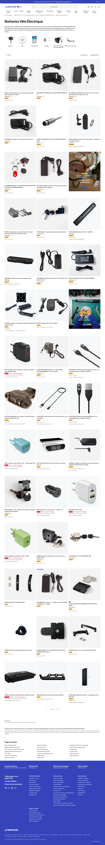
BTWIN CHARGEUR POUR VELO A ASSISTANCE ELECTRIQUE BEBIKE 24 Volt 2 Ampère (50, 370)
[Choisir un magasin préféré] (88, 7)
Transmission (34, 45)
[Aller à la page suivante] (58, 709)
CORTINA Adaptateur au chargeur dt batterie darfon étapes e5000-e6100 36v (20, 417)
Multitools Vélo (41, 755)
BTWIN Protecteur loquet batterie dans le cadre (18, 650)
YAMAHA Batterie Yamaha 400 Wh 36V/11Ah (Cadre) (19, 695)
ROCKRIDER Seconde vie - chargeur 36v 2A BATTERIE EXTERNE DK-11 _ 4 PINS (52, 603)
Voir (85, 187)
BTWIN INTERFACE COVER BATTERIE (15, 602)
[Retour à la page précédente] (47, 709)
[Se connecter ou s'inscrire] (95, 7)
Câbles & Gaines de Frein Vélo (12, 747)
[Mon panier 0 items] (98, 7)
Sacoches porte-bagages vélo (77, 747)
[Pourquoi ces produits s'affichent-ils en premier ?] (80, 55)
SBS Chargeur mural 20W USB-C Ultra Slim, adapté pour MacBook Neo (19, 370)
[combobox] (95, 55)
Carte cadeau (94, 11)
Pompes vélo (40, 757)
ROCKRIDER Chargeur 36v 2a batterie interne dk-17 (19, 139)
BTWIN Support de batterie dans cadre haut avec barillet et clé (51, 556)
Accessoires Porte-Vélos (11, 755)
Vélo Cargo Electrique (42, 749)
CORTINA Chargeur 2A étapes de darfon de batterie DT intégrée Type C (20, 324)
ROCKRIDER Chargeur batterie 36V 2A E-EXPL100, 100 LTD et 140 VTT (52, 279)
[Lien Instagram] (15, 788)
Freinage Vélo (73, 749)
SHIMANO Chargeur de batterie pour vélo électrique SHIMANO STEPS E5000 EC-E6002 (84, 464)
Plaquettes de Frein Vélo (43, 751)
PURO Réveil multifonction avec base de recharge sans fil (51, 464)
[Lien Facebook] (6, 788)
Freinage (46, 45)
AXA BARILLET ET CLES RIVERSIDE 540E (80, 556)
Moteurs (10, 45)
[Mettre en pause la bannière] (97, 2)
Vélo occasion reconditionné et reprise (14, 749)
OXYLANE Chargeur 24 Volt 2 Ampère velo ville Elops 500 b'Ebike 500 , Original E (52, 186)
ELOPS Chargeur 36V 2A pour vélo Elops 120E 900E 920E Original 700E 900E (19, 93)
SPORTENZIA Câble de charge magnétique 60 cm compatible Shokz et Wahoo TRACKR (83, 417)
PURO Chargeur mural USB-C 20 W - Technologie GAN (20, 463)
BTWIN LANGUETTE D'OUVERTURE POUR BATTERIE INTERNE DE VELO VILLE (51, 651)
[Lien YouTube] (12, 788)
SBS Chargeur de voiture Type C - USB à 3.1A (49, 509)
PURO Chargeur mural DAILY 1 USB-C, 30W (17, 556)
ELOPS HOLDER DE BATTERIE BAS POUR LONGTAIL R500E (83, 604)
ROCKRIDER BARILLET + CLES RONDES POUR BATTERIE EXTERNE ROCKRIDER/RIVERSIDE (20, 186)
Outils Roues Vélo (74, 755)
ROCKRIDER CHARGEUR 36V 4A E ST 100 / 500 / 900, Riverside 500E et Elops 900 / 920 (84, 93)
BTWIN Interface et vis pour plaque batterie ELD (82, 650)
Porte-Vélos (8, 753)
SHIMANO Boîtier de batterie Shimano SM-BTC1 (50, 695)
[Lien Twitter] (9, 788)
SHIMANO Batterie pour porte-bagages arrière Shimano (18, 279)
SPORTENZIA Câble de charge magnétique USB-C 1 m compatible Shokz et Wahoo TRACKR (84, 370)
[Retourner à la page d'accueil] (13, 7)
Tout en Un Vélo (73, 751)
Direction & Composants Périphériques (58, 46)
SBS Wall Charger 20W (75, 509)
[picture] (20, 75)
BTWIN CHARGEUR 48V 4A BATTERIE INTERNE (81, 278)
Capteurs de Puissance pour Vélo (13, 751)
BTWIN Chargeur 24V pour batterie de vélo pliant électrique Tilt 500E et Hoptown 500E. (19, 232)
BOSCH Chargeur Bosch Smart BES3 (47, 323)
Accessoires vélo (41, 747)
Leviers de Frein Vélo (10, 757)
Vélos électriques (74, 753)
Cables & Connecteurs (70, 45)
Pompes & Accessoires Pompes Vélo (79, 745)
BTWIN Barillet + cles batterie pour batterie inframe (51, 232)
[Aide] (92, 7)
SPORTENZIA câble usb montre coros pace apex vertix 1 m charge (52, 417)
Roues (22, 45)
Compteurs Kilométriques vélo (45, 753)
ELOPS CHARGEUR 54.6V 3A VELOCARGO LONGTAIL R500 (51, 140)
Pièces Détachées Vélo (10, 745)
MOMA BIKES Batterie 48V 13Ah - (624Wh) (81, 232)
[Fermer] (99, 2)
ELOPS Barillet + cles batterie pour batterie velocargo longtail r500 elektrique (20, 510)
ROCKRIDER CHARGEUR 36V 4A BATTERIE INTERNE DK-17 (52, 93)
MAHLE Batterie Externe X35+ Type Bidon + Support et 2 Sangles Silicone (84, 140)
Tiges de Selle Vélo (42, 745)
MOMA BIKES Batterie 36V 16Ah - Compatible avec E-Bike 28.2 (84, 695)
